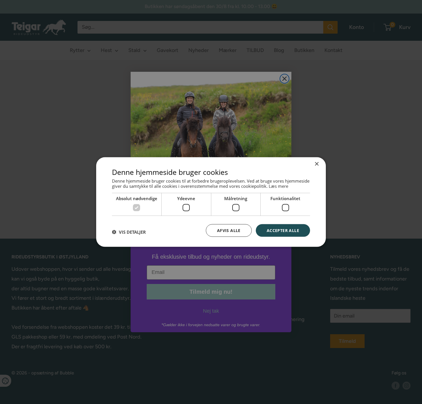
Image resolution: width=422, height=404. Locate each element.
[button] (129, 232)
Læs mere (278, 186)
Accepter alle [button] (283, 230)
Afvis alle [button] (229, 230)
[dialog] (211, 202)
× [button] (316, 164)
